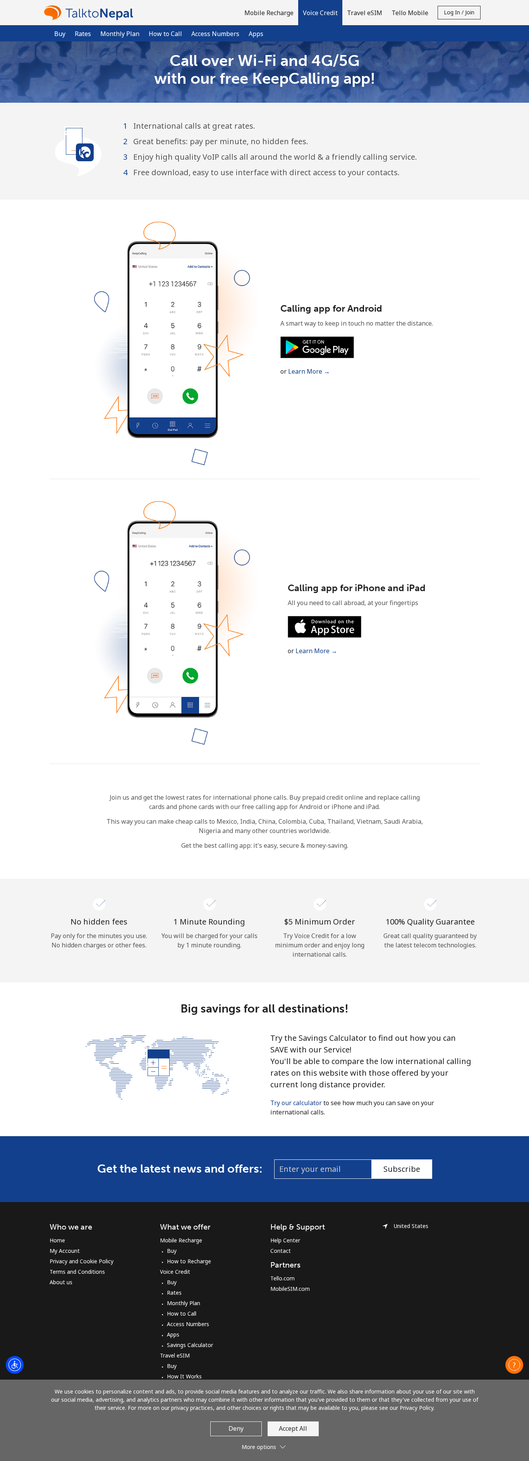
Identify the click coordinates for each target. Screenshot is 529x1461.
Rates (83, 33)
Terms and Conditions (77, 1271)
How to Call (165, 33)
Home (57, 1240)
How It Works (184, 1376)
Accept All (293, 1428)
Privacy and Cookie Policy (81, 1261)
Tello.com (282, 1278)
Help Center (285, 1240)
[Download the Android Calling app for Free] (317, 346)
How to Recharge (189, 1261)
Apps (173, 1334)
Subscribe (401, 1169)
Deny (236, 1428)
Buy (59, 33)
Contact (280, 1250)
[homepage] (90, 12)
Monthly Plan (119, 33)
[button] (320, 12)
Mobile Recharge (181, 1240)
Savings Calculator (190, 1345)
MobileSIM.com (290, 1288)
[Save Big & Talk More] (157, 1066)
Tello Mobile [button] (410, 13)
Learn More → (309, 371)
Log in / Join (459, 12)
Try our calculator (296, 1103)
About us (61, 1282)
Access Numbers (215, 33)
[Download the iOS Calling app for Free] (324, 626)
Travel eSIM (175, 1355)
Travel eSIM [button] (364, 13)
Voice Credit (175, 1271)
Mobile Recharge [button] (269, 13)
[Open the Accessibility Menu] (15, 1365)
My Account (65, 1250)
